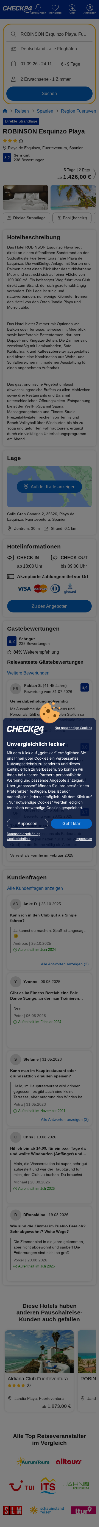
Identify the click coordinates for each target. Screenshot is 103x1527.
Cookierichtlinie (18, 839)
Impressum (84, 839)
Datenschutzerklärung (23, 834)
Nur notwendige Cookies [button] (73, 728)
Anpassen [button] (27, 823)
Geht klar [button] (71, 823)
